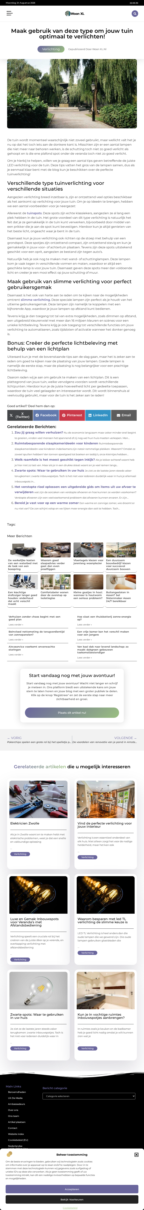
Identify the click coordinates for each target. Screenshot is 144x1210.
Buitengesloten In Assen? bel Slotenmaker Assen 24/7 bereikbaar (118, 597)
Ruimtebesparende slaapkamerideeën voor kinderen (56, 443)
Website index (16, 1134)
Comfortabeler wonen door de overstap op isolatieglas (54, 595)
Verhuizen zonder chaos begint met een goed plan (34, 618)
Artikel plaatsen (17, 1122)
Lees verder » (16, 624)
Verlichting (51, 49)
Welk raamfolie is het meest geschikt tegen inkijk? (55, 459)
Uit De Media (15, 1098)
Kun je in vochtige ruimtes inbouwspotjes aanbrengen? (101, 1016)
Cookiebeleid (70, 1207)
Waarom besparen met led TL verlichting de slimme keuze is (103, 920)
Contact (12, 1128)
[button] (136, 1155)
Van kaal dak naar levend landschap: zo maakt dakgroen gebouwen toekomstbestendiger (102, 649)
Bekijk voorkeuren (72, 1199)
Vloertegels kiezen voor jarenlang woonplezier (88, 562)
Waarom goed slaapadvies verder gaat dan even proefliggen (53, 565)
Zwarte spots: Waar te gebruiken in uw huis (49, 470)
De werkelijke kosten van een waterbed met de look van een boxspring (23, 565)
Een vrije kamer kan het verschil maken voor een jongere (103, 633)
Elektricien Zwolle (24, 823)
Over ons (13, 1110)
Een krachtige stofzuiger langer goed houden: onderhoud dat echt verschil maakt (22, 598)
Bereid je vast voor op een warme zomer (47, 503)
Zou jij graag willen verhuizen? (39, 432)
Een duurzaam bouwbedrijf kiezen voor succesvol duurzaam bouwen (118, 565)
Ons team (13, 1116)
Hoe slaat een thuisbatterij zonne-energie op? (104, 618)
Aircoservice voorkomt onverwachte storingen (32, 648)
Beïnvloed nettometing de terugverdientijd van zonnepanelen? (36, 633)
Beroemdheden (17, 1092)
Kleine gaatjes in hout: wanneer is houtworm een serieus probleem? (88, 595)
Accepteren (72, 1189)
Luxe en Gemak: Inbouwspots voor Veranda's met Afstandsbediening (34, 922)
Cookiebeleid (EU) (18, 1140)
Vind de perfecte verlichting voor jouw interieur (105, 824)
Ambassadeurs (16, 1104)
